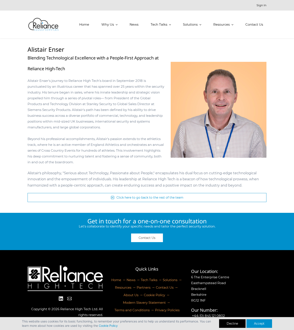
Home (116, 280)
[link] (218, 65)
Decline (232, 323)
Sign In (261, 5)
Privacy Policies (167, 310)
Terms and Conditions (132, 310)
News (131, 280)
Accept (259, 323)
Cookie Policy (108, 325)
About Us (131, 295)
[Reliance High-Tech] (65, 268)
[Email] (69, 298)
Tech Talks (149, 280)
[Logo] (43, 24)
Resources (123, 287)
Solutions (170, 280)
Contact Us (164, 287)
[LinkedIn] (61, 298)
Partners (143, 287)
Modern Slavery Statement (144, 302)
